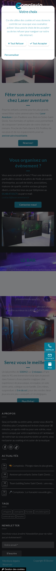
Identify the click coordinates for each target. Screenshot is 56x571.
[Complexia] (28, 5)
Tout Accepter (39, 43)
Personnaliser (12, 54)
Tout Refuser (17, 43)
